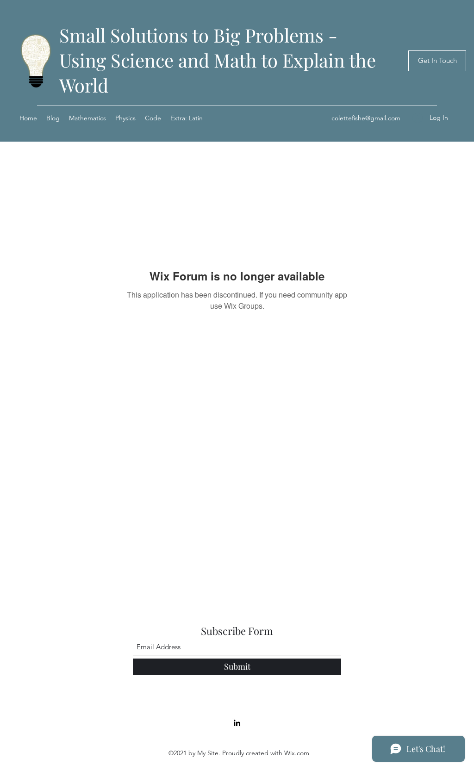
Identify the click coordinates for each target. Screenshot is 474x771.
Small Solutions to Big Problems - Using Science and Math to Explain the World (217, 60)
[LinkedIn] (237, 722)
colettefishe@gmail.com (365, 118)
